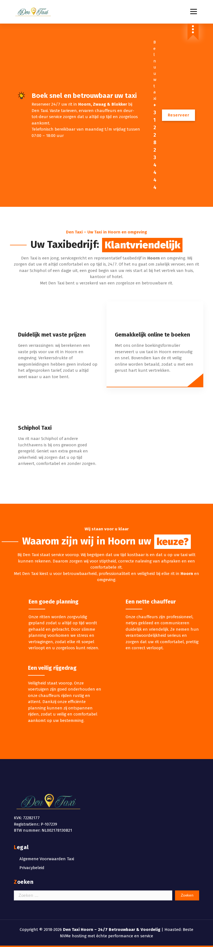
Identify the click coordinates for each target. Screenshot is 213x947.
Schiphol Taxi (35, 427)
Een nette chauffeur (151, 601)
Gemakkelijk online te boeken (152, 334)
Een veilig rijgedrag (52, 668)
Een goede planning (53, 601)
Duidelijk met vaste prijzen (52, 334)
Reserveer (178, 115)
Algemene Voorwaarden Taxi (46, 858)
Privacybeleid (31, 867)
